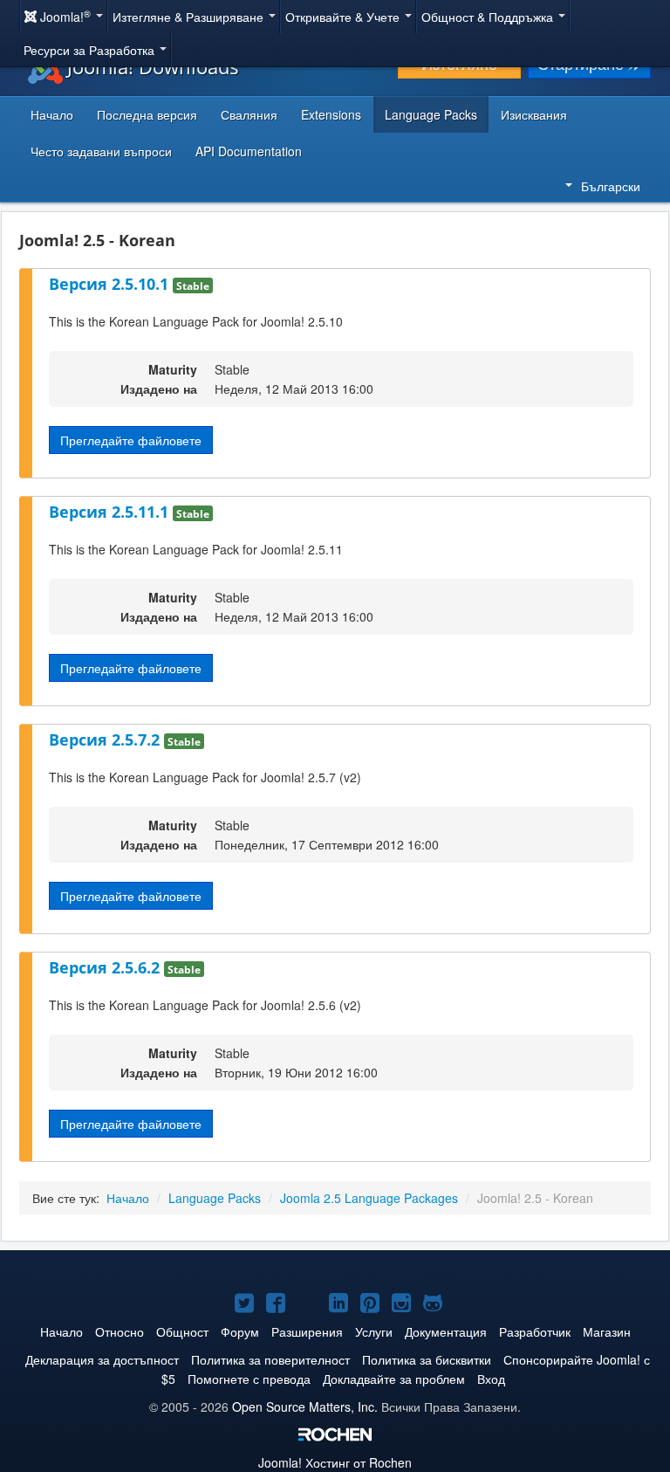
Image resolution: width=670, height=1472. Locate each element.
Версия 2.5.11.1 (111, 511)
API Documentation (248, 151)
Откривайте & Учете (344, 16)
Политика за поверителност (270, 1359)
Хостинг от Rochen (335, 1462)
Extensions (331, 114)
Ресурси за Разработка (91, 49)
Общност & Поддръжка (489, 16)
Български (610, 186)
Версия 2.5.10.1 (111, 283)
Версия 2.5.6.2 (106, 967)
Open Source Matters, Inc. (305, 1406)
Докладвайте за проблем (394, 1378)
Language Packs (431, 114)
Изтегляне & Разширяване (190, 16)
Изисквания (534, 114)
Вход (491, 1378)
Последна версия (147, 114)
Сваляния (249, 114)
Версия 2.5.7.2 (106, 739)
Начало (52, 114)
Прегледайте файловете (131, 440)
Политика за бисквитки (426, 1359)
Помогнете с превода (249, 1378)
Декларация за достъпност (102, 1359)
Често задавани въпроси (101, 151)
